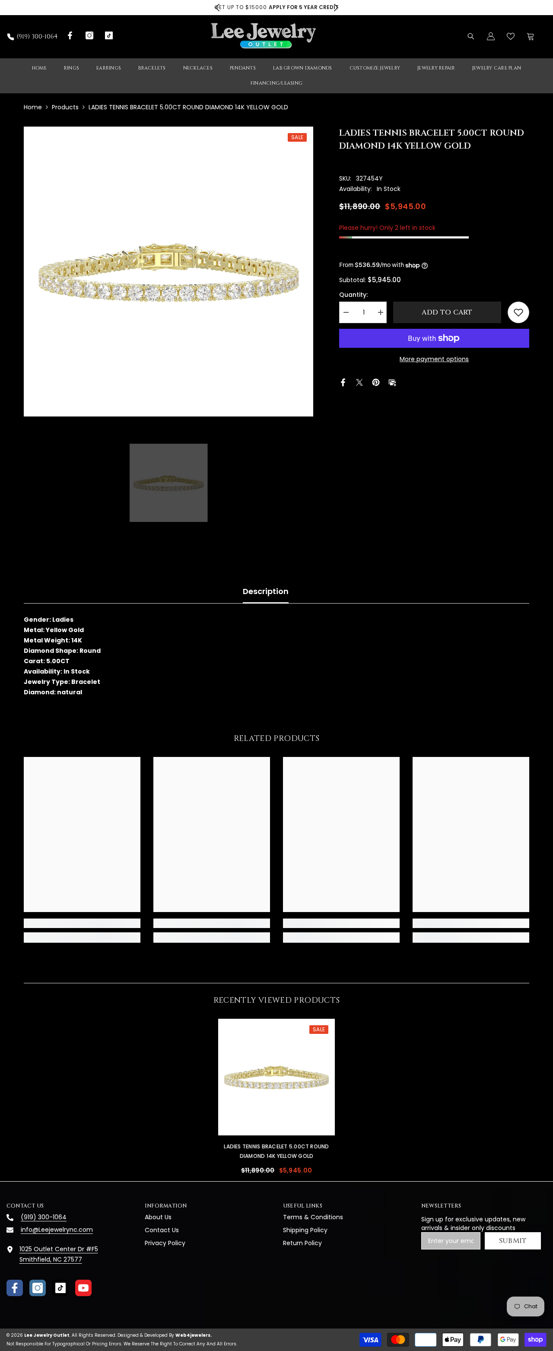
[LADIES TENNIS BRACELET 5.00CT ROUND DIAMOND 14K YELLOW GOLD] (276, 1077)
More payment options (434, 359)
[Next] (335, 7)
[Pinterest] (376, 382)
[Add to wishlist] (518, 312)
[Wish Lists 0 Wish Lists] (511, 36)
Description (266, 591)
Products (65, 107)
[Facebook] (343, 382)
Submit (513, 1241)
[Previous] (217, 7)
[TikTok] (60, 1288)
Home (33, 107)
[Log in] (491, 36)
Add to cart (445, 312)
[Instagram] (37, 1288)
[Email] (392, 382)
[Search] (471, 36)
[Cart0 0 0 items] (530, 36)
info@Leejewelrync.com (57, 1229)
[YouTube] (83, 1288)
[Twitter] (359, 382)
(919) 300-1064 (37, 36)
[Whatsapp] (409, 382)
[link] (82, 923)
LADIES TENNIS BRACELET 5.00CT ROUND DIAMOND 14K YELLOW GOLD (276, 1151)
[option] (276, 7)
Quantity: (353, 294)
